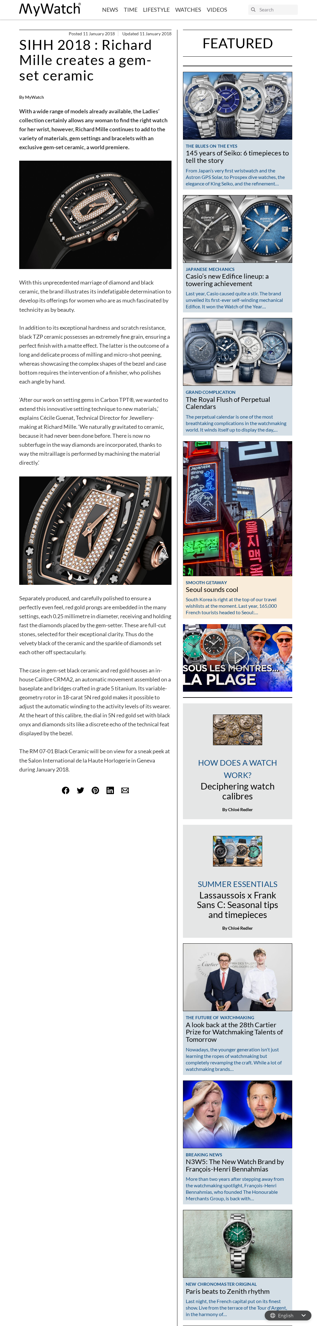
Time (130, 9)
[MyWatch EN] (50, 10)
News (110, 9)
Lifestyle (156, 9)
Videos (217, 9)
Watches (188, 9)
